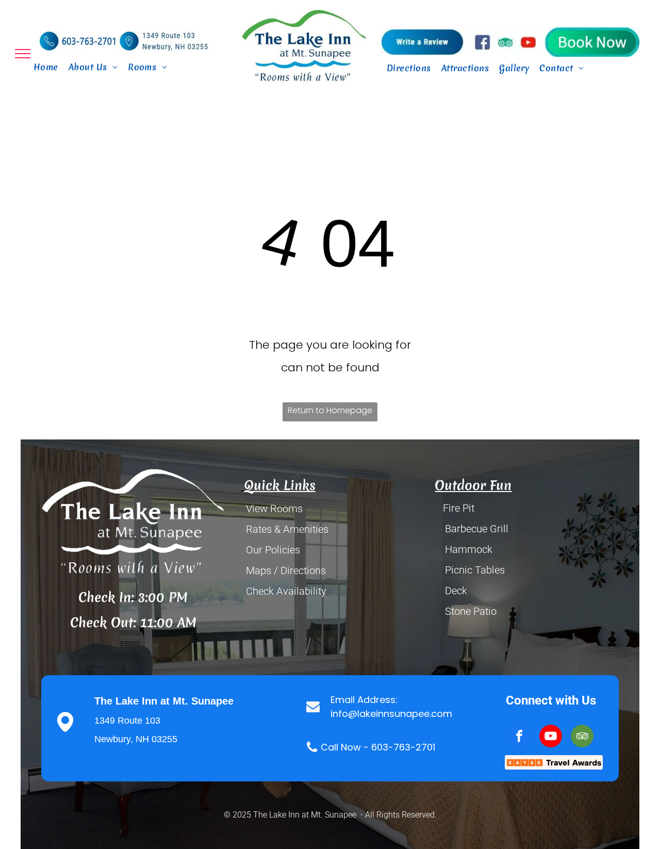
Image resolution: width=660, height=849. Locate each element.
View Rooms (274, 508)
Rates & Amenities (287, 529)
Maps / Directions (286, 570)
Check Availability (286, 591)
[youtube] (550, 737)
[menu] (22, 53)
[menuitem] (45, 67)
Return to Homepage (330, 410)
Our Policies (273, 550)
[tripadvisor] (582, 737)
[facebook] (519, 737)
